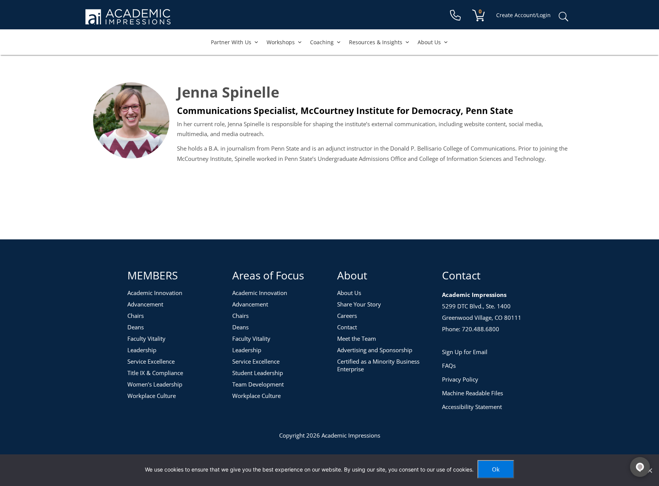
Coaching (322, 42)
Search (563, 16)
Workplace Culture (151, 395)
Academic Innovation (154, 293)
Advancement (145, 304)
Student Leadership (257, 373)
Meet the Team (356, 338)
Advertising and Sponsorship (374, 350)
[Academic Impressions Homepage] (127, 20)
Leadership (141, 350)
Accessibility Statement (472, 407)
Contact (347, 327)
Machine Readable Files (472, 393)
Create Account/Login (523, 15)
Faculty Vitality (146, 338)
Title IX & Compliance (155, 373)
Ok (496, 469)
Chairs (135, 315)
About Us (429, 42)
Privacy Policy (460, 379)
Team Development (258, 384)
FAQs (449, 365)
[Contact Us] (455, 15)
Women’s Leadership (154, 384)
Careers (347, 315)
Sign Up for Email (464, 352)
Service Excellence (151, 361)
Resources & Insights (375, 42)
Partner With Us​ (231, 42)
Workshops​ (281, 42)
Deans (135, 327)
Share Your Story (359, 304)
